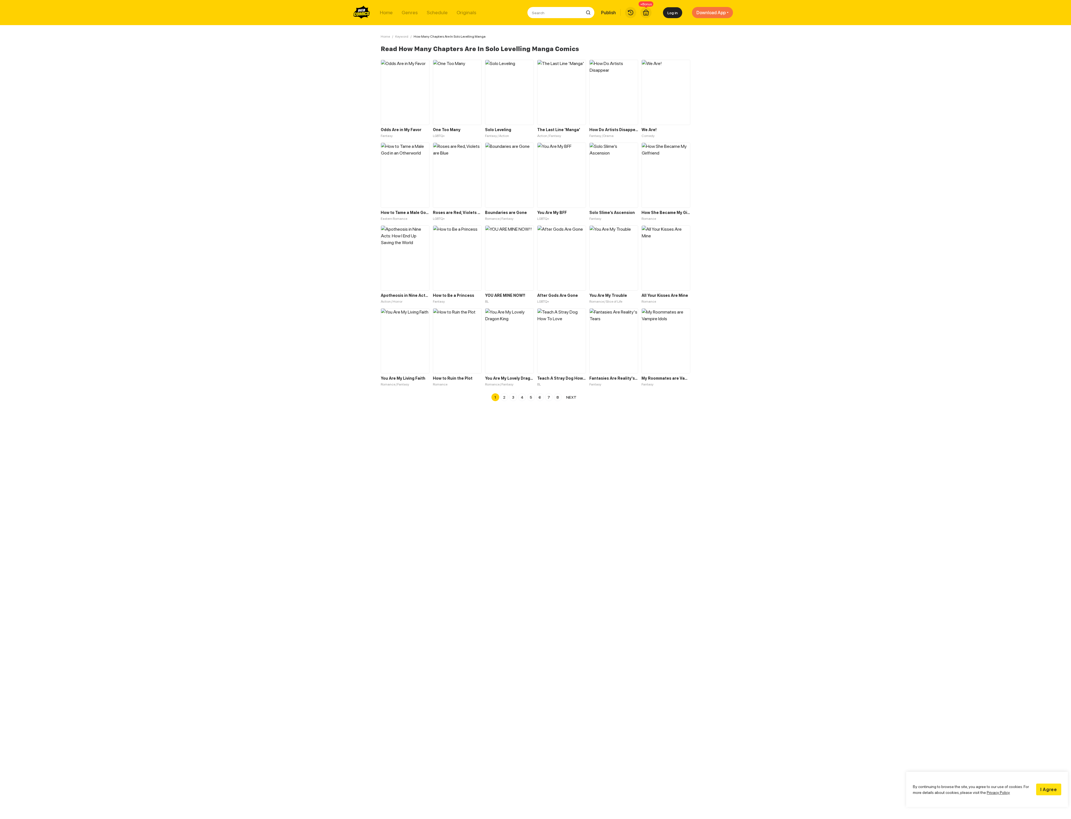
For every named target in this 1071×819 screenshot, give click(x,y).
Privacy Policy (998, 792)
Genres (410, 12)
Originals (466, 12)
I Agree (1048, 789)
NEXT (571, 397)
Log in (672, 12)
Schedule (437, 12)
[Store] (646, 12)
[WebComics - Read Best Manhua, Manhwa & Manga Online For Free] (362, 12)
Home (386, 12)
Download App (711, 12)
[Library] (630, 12)
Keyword (401, 36)
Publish (608, 12)
